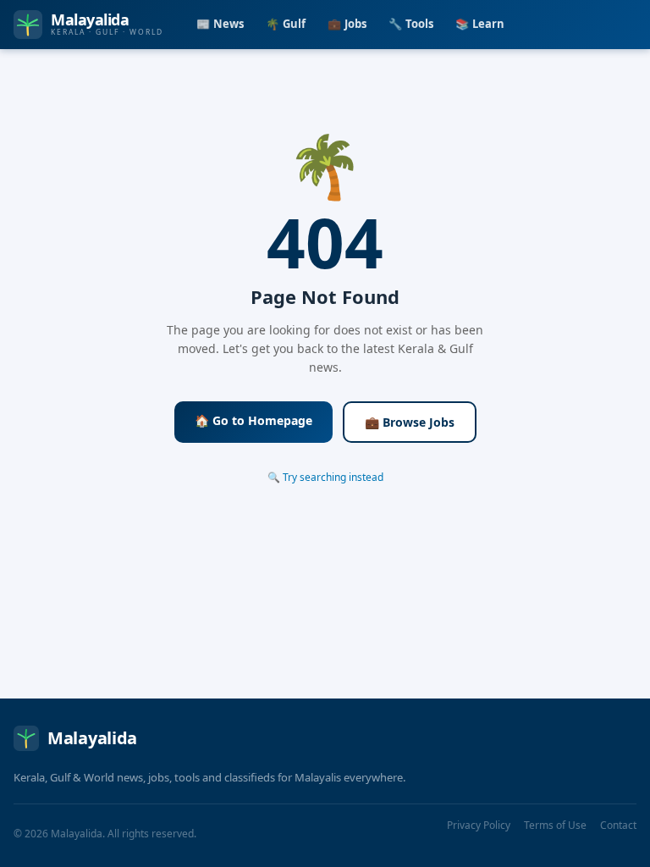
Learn (479, 23)
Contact (618, 825)
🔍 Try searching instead (325, 477)
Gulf (286, 23)
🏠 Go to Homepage (253, 420)
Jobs (347, 23)
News (220, 23)
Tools (410, 23)
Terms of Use (555, 825)
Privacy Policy (478, 825)
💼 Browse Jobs (409, 422)
